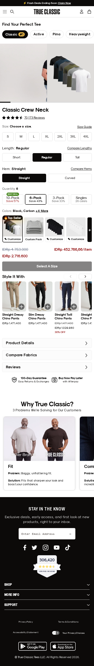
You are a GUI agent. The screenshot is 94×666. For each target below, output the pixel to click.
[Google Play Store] (32, 646)
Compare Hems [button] (81, 168)
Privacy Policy (26, 621)
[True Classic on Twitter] (34, 547)
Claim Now (64, 3)
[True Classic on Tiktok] (68, 547)
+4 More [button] (42, 211)
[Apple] (63, 646)
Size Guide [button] (84, 126)
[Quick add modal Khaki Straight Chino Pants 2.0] (21, 307)
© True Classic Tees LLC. (30, 657)
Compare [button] (79, 148)
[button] (89, 11)
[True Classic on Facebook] (24, 547)
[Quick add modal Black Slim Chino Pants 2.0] (48, 307)
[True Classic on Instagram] (46, 547)
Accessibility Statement (25, 632)
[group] (15, 34)
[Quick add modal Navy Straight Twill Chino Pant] (74, 307)
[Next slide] (85, 276)
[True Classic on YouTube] (56, 547)
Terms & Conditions (68, 621)
